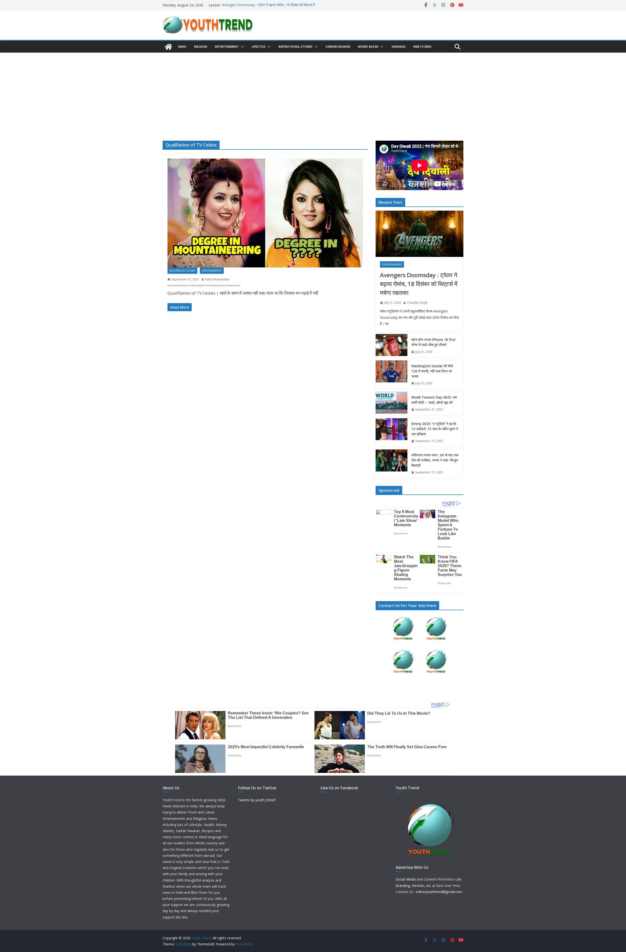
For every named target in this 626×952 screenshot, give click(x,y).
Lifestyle (258, 47)
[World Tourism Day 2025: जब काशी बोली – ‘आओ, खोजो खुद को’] (391, 403)
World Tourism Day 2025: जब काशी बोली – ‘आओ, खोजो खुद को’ (434, 400)
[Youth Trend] (168, 47)
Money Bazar (368, 47)
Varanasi (398, 47)
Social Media (406, 879)
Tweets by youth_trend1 (257, 800)
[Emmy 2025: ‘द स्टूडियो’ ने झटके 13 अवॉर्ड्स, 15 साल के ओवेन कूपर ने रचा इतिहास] (391, 432)
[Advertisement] (313, 89)
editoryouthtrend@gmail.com (439, 891)
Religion (200, 47)
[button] (241, 47)
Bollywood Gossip (182, 270)
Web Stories (422, 47)
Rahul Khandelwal (217, 279)
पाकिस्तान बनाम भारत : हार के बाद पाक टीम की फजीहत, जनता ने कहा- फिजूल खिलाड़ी (434, 460)
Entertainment (227, 47)
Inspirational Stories (296, 47)
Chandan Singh (417, 302)
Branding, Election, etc (413, 885)
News (182, 47)
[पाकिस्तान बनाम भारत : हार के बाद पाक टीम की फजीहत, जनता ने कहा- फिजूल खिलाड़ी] (391, 463)
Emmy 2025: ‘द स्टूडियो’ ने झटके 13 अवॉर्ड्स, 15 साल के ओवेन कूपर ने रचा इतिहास (434, 428)
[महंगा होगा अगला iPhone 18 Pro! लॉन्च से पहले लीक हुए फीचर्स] (391, 345)
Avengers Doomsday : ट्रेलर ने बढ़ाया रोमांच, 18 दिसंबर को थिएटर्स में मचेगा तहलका (418, 284)
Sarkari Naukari (338, 47)
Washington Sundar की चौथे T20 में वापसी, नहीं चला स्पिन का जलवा (432, 371)
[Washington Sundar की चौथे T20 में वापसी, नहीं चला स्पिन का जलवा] (391, 374)
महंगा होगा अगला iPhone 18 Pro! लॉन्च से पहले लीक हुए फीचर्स (433, 342)
